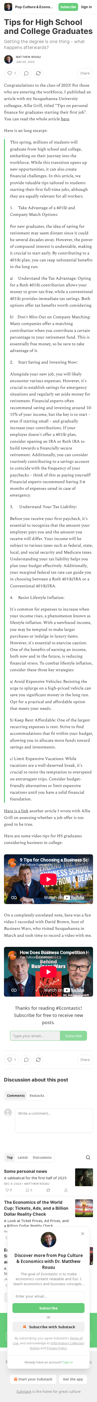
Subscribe (68, 7)
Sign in (86, 7)
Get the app (73, 1379)
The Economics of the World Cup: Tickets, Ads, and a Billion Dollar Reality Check (36, 1208)
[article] (48, 1180)
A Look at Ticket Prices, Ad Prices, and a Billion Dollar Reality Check (36, 1223)
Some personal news (25, 1171)
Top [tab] (10, 1157)
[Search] (88, 1157)
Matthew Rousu (28, 57)
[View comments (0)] (26, 73)
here (65, 119)
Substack (23, 1391)
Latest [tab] (23, 1157)
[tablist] (25, 1096)
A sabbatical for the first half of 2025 (35, 1177)
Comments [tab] (16, 1095)
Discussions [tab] (42, 1157)
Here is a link (16, 811)
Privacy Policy (57, 1348)
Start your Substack (35, 1379)
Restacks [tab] (37, 1095)
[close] (83, 1234)
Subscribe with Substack (52, 1326)
